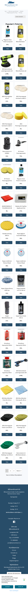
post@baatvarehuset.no (14, 543)
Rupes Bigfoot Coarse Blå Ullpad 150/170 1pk (21, 235)
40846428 (15, 540)
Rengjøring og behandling (12, 12)
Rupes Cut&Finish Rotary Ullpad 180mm (21, 262)
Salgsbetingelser (14, 560)
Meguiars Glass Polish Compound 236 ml (7, 41)
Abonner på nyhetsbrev (14, 573)
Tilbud (14, 555)
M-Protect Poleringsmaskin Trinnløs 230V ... (21, 153)
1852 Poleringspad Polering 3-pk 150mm (21, 427)
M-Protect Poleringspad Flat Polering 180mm (7, 180)
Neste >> (19, 471)
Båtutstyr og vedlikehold (13, 11)
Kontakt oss (14, 553)
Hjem (6, 11)
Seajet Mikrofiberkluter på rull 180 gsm (7, 317)
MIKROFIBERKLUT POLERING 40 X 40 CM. (7, 208)
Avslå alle (7, 586)
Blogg (14, 558)
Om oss (14, 550)
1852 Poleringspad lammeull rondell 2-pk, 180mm (7, 125)
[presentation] (2, 40)
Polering (20, 12)
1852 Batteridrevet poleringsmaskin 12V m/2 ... (7, 71)
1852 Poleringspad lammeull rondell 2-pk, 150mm (21, 98)
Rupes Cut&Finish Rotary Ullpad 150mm (7, 262)
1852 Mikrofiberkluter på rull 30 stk (20, 41)
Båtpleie (21, 11)
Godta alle (20, 586)
